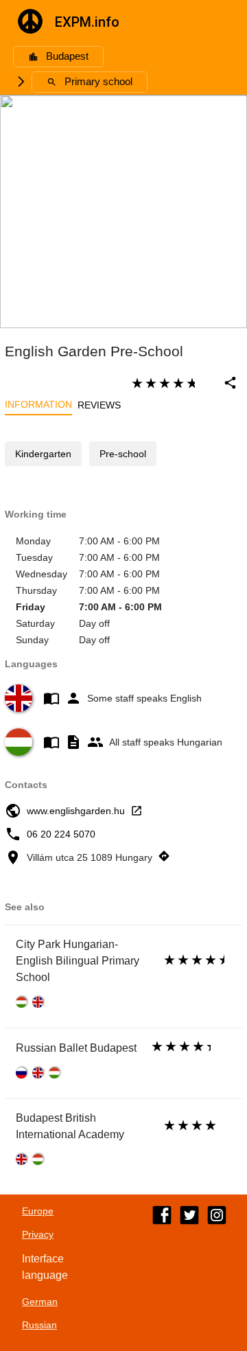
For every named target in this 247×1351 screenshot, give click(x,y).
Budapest (67, 56)
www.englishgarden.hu (76, 810)
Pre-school (122, 453)
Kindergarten (43, 453)
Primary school (98, 81)
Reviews (99, 405)
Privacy (38, 1234)
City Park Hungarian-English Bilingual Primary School (77, 960)
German (40, 1301)
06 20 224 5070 (61, 834)
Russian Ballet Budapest (76, 1048)
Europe (38, 1210)
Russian (39, 1324)
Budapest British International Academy (70, 1126)
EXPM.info (87, 22)
